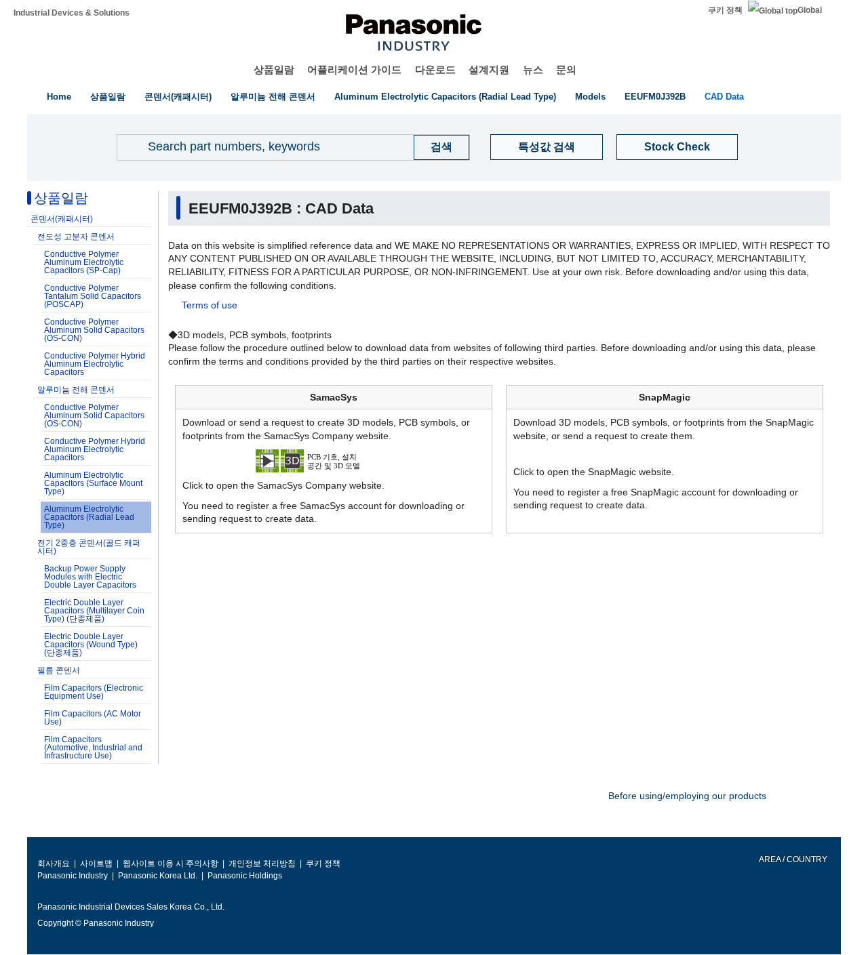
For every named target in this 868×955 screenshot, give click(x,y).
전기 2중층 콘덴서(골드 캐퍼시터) (88, 547)
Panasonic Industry (72, 875)
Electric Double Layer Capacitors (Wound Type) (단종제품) (91, 644)
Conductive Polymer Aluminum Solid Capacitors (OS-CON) (94, 330)
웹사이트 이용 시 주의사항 (170, 863)
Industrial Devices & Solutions (72, 13)
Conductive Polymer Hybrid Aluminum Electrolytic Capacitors (94, 364)
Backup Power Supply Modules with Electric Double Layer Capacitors (90, 577)
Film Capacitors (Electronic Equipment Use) (93, 692)
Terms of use (209, 305)
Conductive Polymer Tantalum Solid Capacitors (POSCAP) (92, 296)
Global (809, 10)
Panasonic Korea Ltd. (157, 875)
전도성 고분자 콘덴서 (76, 236)
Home (59, 97)
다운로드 (435, 69)
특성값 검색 (546, 147)
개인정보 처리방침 (262, 863)
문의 (566, 69)
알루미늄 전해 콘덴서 (273, 97)
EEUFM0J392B (655, 97)
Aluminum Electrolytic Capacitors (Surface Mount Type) (93, 483)
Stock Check (677, 147)
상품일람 (274, 69)
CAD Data (724, 97)
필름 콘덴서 (58, 670)
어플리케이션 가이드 (354, 69)
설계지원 (489, 69)
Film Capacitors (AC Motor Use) (92, 718)
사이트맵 (96, 863)
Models (590, 97)
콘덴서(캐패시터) (178, 97)
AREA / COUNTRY (792, 859)
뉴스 (533, 69)
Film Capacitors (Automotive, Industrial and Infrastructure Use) (93, 747)
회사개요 (53, 863)
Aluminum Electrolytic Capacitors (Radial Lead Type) (445, 97)
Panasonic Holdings (245, 875)
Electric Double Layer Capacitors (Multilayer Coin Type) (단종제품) (94, 611)
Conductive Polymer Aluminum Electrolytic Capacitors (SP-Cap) (83, 262)
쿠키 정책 (725, 10)
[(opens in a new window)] (334, 460)
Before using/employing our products (687, 795)
